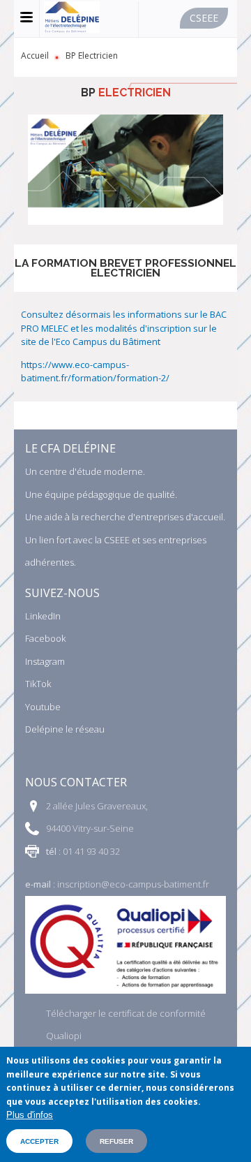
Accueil (35, 55)
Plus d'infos (29, 1115)
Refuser (116, 1141)
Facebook (45, 638)
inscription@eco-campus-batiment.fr (133, 884)
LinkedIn (43, 616)
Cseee (204, 17)
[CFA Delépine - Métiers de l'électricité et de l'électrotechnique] (72, 29)
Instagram (45, 661)
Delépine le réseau (65, 729)
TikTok (38, 683)
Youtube (43, 706)
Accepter (39, 1141)
